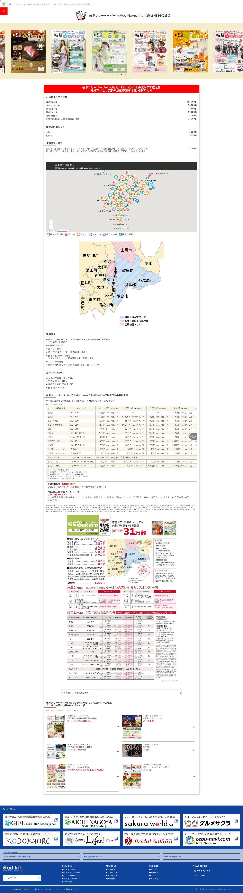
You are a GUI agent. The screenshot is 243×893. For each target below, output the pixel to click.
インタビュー (156, 869)
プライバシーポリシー (53, 889)
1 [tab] (108, 74)
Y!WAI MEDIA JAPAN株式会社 (17, 857)
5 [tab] (125, 74)
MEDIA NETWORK (31, 4)
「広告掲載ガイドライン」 (129, 507)
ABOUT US (111, 866)
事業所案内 (112, 875)
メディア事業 (69, 869)
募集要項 (155, 879)
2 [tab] (113, 74)
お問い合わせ (38, 889)
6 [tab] (130, 74)
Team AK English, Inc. (173, 857)
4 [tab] (121, 74)
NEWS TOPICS (200, 866)
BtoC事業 (68, 882)
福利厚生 (155, 872)
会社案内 (111, 869)
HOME (10, 4)
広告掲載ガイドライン (72, 889)
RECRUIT (153, 866)
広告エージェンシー (72, 872)
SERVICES (18, 4)
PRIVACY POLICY (201, 871)
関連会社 (111, 879)
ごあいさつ (112, 872)
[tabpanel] (23, 51)
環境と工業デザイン (72, 879)
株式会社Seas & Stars (93, 857)
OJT (153, 875)
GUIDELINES (199, 876)
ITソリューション (71, 875)
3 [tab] (117, 74)
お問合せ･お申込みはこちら (78, 693)
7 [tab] (134, 74)
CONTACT (13, 878)
